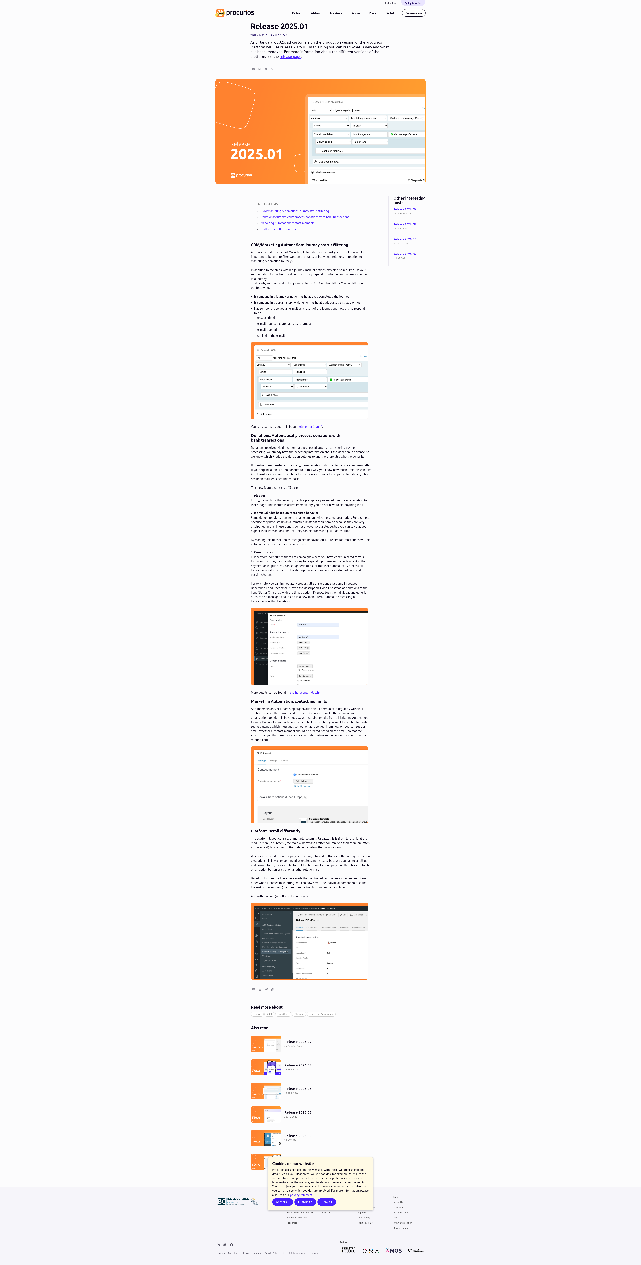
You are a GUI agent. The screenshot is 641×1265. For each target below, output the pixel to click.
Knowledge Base (366, 1207)
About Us (398, 1202)
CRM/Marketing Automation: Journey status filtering (295, 211)
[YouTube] (224, 1244)
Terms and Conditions (228, 1253)
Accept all (282, 1202)
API (395, 1217)
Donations (283, 1014)
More (396, 1197)
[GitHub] (231, 1244)
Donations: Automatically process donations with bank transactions (305, 217)
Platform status (401, 1212)
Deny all (326, 1202)
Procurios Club (365, 1222)
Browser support (401, 1227)
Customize (305, 1202)
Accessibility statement (294, 1253)
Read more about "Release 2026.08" (409, 226)
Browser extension (402, 1222)
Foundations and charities (300, 1212)
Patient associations (297, 1217)
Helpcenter (363, 1202)
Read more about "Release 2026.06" (409, 256)
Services (356, 12)
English (392, 3)
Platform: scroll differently (278, 229)
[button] (253, 69)
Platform (296, 12)
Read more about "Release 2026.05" (311, 1138)
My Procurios (414, 3)
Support (362, 1197)
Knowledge (336, 12)
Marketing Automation (321, 1014)
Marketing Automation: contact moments (287, 223)
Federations (293, 1222)
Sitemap (314, 1253)
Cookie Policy (272, 1253)
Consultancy (364, 1217)
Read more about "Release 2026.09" (409, 211)
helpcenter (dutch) (310, 427)
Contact (390, 12)
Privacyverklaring (252, 1253)
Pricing (373, 12)
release (257, 1014)
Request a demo (414, 12)
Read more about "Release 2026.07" (409, 241)
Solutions (315, 12)
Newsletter (398, 1207)
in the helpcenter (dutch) (303, 692)
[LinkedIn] (218, 1244)
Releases (326, 1212)
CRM (269, 1014)
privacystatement (301, 1195)
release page (290, 56)
